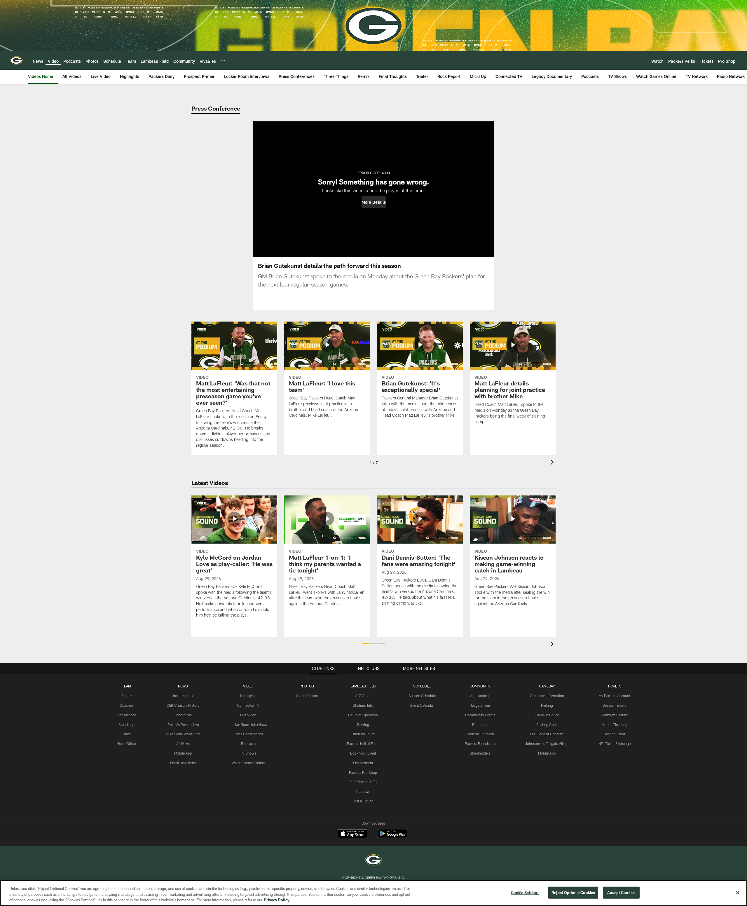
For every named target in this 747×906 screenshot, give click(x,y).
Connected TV (248, 705)
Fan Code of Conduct (547, 734)
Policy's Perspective (183, 724)
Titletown (363, 791)
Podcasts (248, 743)
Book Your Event (363, 753)
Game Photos (307, 696)
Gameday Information (547, 696)
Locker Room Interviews (248, 724)
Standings (126, 724)
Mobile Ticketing (614, 724)
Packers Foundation (480, 743)
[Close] (737, 892)
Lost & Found (363, 801)
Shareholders (480, 753)
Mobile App (183, 753)
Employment (363, 763)
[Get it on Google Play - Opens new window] (392, 836)
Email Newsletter (183, 763)
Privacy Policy (276, 900)
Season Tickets (614, 705)
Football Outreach (480, 734)
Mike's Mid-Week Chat (183, 734)
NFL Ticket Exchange (614, 743)
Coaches (126, 705)
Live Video (248, 715)
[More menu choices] (223, 60)
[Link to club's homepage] (16, 60)
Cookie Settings (525, 892)
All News (183, 743)
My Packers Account (614, 696)
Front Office (126, 743)
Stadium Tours (363, 734)
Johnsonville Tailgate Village (547, 743)
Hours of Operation (363, 715)
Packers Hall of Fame (363, 743)
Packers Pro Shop (363, 772)
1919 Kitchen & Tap (363, 782)
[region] (373, 893)
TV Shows (248, 753)
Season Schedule (422, 696)
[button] (374, 202)
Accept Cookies (621, 892)
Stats (127, 734)
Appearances (480, 696)
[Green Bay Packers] (373, 861)
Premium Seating (614, 715)
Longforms (183, 715)
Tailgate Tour (480, 705)
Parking (363, 724)
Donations (480, 724)
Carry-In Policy (547, 715)
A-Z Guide (363, 696)
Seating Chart (547, 724)
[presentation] (553, 463)
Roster (126, 696)
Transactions (127, 715)
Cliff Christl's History (183, 705)
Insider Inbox (183, 696)
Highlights (248, 696)
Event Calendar (422, 705)
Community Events (480, 715)
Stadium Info (363, 705)
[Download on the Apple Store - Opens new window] (352, 834)
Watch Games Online (248, 763)
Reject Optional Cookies (573, 892)
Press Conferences (248, 734)
